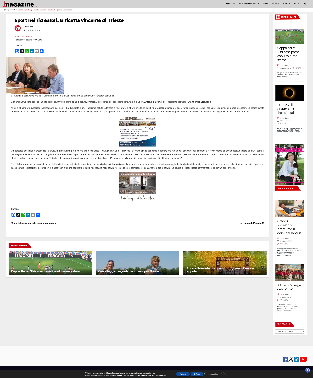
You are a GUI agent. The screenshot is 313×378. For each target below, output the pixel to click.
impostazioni (161, 375)
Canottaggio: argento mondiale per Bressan (129, 271)
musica (43, 10)
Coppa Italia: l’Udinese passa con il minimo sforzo (46, 271)
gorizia (59, 10)
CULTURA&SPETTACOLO (249, 4)
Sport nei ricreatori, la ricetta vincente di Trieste (69, 20)
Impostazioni (213, 374)
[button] (305, 4)
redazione (28, 27)
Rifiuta (197, 374)
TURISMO (287, 4)
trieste (36, 10)
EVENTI (297, 4)
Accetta (183, 374)
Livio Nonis (284, 65)
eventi (20, 10)
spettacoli (51, 10)
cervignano (68, 10)
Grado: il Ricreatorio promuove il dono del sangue (289, 227)
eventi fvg (28, 10)
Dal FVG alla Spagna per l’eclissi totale (286, 109)
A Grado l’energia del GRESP (289, 287)
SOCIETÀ (275, 4)
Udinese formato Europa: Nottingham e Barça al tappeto (220, 269)
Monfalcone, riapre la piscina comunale (34, 223)
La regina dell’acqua (251, 223)
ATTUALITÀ (230, 4)
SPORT (265, 4)
